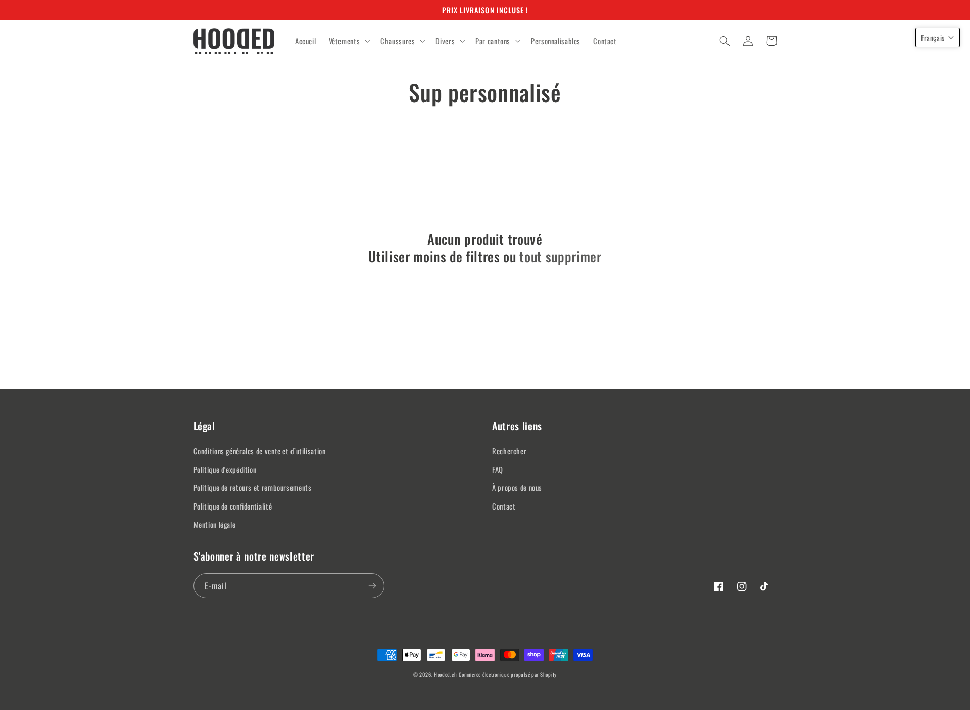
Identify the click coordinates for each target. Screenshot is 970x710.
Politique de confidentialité (232, 506)
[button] (348, 41)
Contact (503, 506)
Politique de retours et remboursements (252, 487)
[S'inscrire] (371, 585)
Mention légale (214, 524)
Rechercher (509, 451)
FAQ (497, 469)
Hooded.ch (445, 674)
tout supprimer (560, 256)
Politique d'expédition (225, 469)
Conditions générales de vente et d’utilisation (259, 451)
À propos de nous (517, 487)
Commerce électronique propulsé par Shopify (508, 674)
